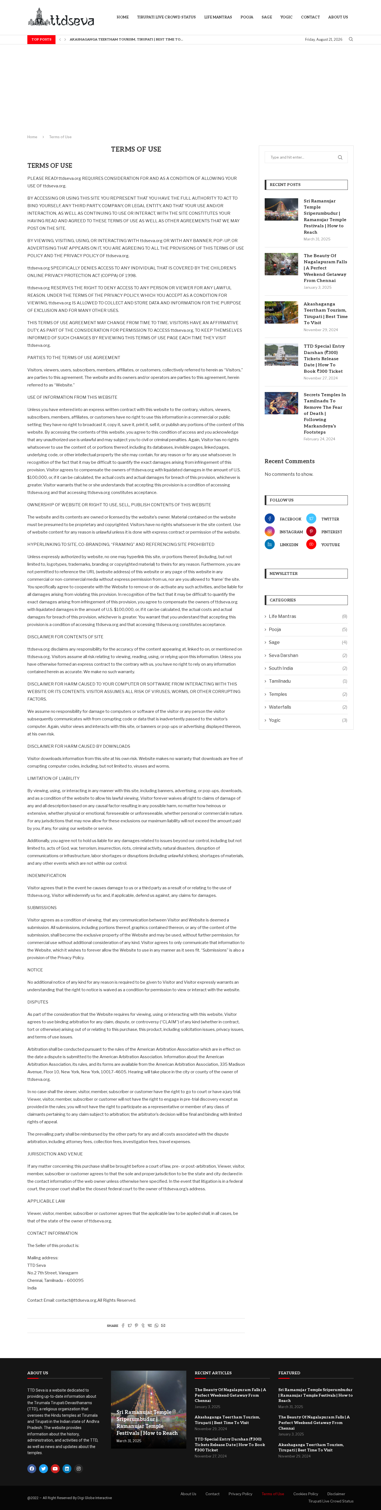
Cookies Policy (305, 1494)
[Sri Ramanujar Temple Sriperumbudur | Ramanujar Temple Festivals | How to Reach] (281, 209)
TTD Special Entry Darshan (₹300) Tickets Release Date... (123, 39)
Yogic (286, 17)
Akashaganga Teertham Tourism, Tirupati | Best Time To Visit (326, 314)
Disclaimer (336, 1494)
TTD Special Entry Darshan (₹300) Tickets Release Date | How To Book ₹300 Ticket (324, 359)
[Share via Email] (163, 1325)
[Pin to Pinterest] (136, 1325)
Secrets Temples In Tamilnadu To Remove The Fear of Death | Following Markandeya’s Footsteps (325, 413)
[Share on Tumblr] (143, 1325)
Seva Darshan (308, 655)
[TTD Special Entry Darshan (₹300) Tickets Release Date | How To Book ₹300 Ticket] (281, 354)
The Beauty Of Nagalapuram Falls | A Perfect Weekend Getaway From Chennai (325, 268)
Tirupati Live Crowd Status (166, 17)
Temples (308, 694)
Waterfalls (308, 707)
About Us (338, 17)
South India (308, 668)
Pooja (246, 17)
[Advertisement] (190, 86)
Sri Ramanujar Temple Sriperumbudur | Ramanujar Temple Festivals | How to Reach (325, 217)
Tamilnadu (308, 681)
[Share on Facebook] (123, 1325)
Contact (310, 17)
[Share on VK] (150, 1325)
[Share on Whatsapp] (156, 1325)
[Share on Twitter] (130, 1325)
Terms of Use (273, 1494)
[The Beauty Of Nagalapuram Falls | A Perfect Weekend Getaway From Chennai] (281, 264)
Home (123, 17)
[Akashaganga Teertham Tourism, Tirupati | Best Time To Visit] (281, 312)
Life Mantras (218, 17)
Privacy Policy (240, 1494)
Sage (267, 17)
